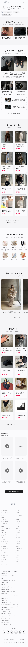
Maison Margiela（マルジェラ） (9, 591)
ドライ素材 (18, 563)
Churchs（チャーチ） (6, 602)
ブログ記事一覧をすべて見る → (14, 113)
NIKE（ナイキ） (5, 582)
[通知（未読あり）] (23, 1)
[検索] (20, 1)
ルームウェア (18, 530)
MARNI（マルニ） (6, 589)
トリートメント (19, 548)
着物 (16, 535)
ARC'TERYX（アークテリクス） (8, 575)
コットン (4, 557)
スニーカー (18, 523)
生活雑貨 (17, 550)
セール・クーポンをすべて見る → (14, 220)
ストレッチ (4, 564)
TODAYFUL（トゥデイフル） (8, 607)
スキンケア (18, 541)
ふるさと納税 (18, 554)
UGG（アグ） (5, 600)
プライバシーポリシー (14, 639)
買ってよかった (5, 510)
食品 (3, 550)
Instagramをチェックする (14, 491)
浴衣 (3, 537)
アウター (17, 519)
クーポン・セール (6, 512)
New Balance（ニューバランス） (9, 586)
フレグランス (5, 548)
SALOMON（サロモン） (7, 587)
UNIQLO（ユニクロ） (6, 624)
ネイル (3, 545)
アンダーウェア (5, 523)
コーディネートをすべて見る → (14, 317)
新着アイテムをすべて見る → (14, 424)
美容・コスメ (5, 541)
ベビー (17, 517)
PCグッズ (4, 532)
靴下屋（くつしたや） (6, 622)
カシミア (4, 559)
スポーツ (4, 539)
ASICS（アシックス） (6, 577)
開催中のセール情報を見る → (14, 223)
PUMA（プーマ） (5, 584)
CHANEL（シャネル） (6, 593)
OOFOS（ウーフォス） (7, 597)
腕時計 (17, 528)
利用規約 (22, 639)
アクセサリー (18, 526)
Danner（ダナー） (6, 578)
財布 (3, 526)
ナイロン (17, 555)
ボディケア (18, 545)
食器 (16, 534)
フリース (17, 559)
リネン (17, 561)
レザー (3, 561)
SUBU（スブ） (5, 598)
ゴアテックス (5, 555)
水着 (3, 535)
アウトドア (18, 537)
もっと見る (14, 488)
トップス (4, 519)
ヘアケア (4, 546)
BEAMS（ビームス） (6, 609)
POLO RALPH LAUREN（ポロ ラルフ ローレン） (12, 595)
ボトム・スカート (19, 521)
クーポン (17, 512)
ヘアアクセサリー (6, 528)
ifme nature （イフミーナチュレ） (9, 615)
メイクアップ (18, 543)
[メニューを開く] (2, 1)
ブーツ (3, 525)
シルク (3, 563)
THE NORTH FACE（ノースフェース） (10, 571)
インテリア (4, 534)
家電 (16, 552)
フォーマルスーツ (6, 521)
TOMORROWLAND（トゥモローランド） (10, 606)
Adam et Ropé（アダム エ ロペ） (9, 580)
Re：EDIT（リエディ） (7, 613)
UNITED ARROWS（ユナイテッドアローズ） (11, 604)
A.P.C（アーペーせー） (6, 618)
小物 (3, 530)
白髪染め (17, 546)
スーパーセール (5, 514)
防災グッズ (4, 554)
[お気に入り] (26, 1)
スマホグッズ (18, 532)
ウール (17, 557)
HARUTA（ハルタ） (6, 620)
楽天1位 (17, 510)
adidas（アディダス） (6, 573)
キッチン (4, 552)
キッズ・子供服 (19, 515)
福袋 (16, 514)
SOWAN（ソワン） (6, 611)
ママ (3, 517)
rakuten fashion (5, 515)
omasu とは (6, 639)
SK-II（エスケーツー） (6, 617)
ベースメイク (5, 543)
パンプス (17, 525)
